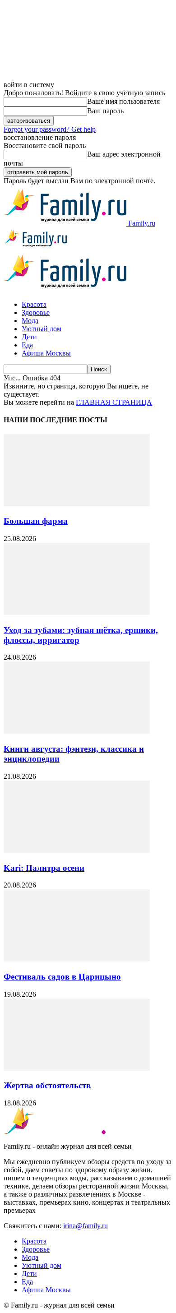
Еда (27, 345)
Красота (34, 304)
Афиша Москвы (46, 353)
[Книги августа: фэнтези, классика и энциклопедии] (77, 731)
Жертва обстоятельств (47, 1085)
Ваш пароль (105, 111)
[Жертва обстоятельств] (77, 1068)
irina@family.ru (85, 1226)
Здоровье (36, 312)
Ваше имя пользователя (123, 101)
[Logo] (35, 246)
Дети (29, 337)
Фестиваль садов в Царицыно (62, 976)
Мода (30, 320)
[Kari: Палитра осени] (77, 850)
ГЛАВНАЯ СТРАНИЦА (114, 402)
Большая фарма (36, 521)
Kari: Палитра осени (44, 868)
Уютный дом (41, 329)
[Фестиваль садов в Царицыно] (77, 959)
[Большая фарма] (77, 504)
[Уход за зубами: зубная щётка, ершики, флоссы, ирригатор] (77, 612)
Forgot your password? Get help (50, 129)
